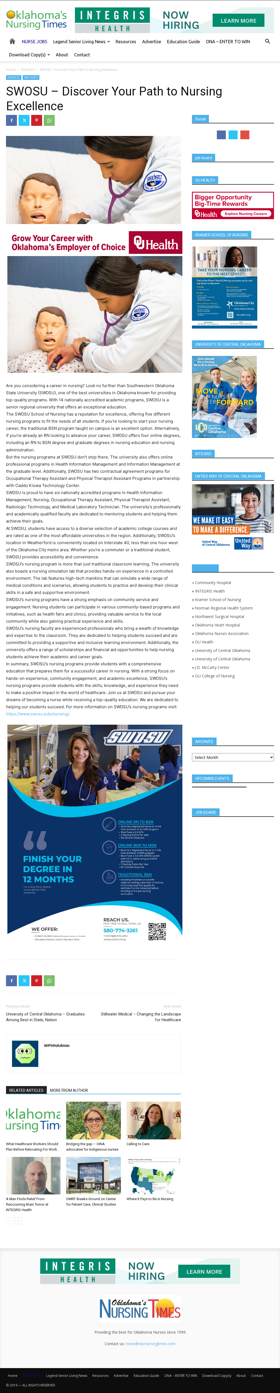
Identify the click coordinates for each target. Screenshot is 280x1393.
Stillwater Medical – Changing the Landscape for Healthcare (141, 1017)
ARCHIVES (31, 77)
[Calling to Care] (154, 1120)
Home (11, 69)
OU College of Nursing (215, 675)
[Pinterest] (36, 120)
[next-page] (18, 1220)
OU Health (204, 642)
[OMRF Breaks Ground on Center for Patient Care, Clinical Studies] (93, 1175)
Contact (82, 54)
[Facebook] (11, 120)
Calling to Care (138, 1144)
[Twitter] (24, 120)
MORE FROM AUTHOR (69, 1090)
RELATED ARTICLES (26, 1090)
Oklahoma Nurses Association (222, 633)
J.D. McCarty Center (212, 667)
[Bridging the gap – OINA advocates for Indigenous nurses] (93, 1120)
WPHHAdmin (56, 1045)
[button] (267, 42)
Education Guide (183, 41)
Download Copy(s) (27, 54)
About (62, 54)
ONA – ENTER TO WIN (228, 41)
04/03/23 (27, 69)
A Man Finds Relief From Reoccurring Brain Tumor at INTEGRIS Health (27, 1204)
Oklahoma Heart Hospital (217, 625)
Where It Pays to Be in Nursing (150, 1199)
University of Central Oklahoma (222, 650)
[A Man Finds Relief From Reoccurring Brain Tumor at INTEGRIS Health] (33, 1175)
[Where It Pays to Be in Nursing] (154, 1175)
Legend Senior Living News (79, 41)
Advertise (151, 41)
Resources (126, 41)
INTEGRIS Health (210, 591)
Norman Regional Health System (224, 608)
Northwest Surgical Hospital (219, 616)
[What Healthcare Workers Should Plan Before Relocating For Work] (33, 1120)
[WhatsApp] (49, 120)
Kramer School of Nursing (218, 599)
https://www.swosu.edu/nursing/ (37, 713)
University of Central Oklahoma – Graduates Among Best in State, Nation (45, 1017)
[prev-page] (9, 1220)
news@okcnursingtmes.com (151, 1343)
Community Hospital (213, 582)
